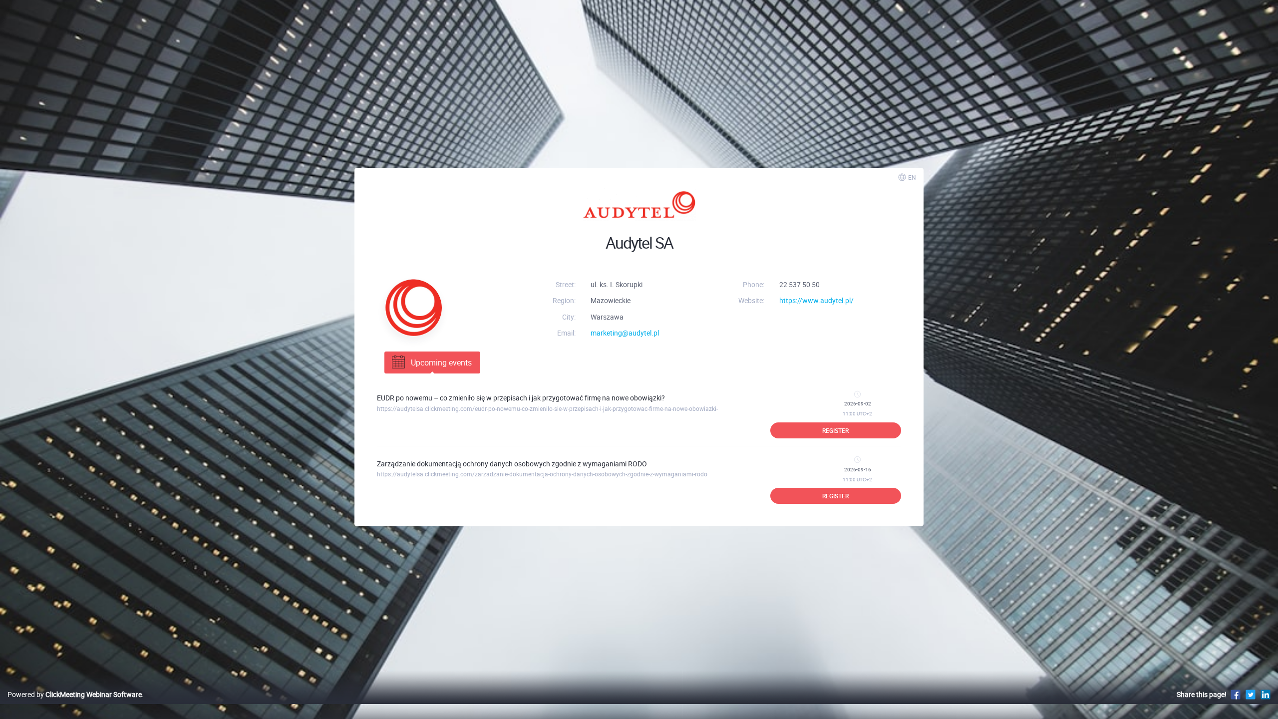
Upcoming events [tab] (441, 362)
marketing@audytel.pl (625, 333)
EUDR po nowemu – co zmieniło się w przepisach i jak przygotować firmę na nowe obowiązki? (521, 397)
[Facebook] (1236, 694)
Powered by (74, 694)
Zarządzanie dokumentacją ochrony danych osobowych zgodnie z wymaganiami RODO (512, 463)
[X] (1251, 694)
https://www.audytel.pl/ (816, 300)
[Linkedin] (1266, 694)
